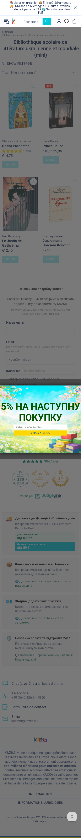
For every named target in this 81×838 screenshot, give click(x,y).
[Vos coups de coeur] (66, 21)
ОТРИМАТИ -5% (40, 433)
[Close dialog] (77, 389)
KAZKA (13, 21)
